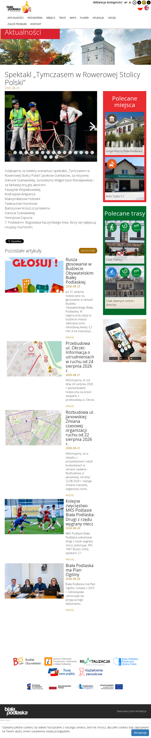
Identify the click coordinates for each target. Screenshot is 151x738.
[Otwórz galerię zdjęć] (51, 126)
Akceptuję (140, 732)
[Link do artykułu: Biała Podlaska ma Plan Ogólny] (34, 581)
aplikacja (98, 17)
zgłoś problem (17, 24)
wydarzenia (35, 17)
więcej (70, 337)
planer (84, 17)
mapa (73, 17)
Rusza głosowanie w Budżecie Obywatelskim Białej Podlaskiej (79, 271)
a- (130, 2)
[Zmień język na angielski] (146, 8)
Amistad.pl (140, 711)
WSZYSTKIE (88, 251)
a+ (125, 2)
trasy (62, 17)
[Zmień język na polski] (140, 8)
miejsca (50, 17)
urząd (112, 17)
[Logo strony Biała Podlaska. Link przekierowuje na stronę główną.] (19, 7)
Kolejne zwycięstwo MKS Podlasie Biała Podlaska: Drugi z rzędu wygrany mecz (80, 512)
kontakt (35, 24)
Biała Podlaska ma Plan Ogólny (80, 570)
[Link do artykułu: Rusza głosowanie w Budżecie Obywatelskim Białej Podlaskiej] (34, 275)
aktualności (15, 17)
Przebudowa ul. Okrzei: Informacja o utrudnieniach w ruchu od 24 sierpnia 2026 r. (80, 357)
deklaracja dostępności (107, 2)
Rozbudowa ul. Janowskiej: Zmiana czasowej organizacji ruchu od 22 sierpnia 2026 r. (80, 428)
